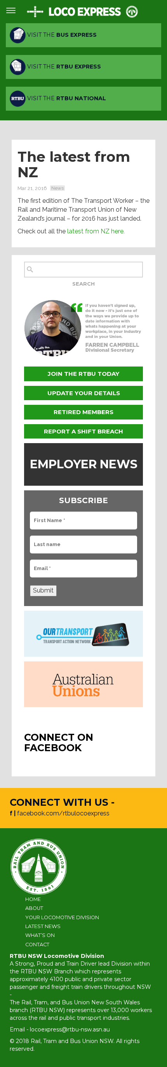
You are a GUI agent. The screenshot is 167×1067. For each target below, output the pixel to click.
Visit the (61, 34)
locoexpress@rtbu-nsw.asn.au (70, 1029)
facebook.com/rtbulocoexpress (63, 813)
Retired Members (83, 412)
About (34, 908)
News (57, 188)
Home (33, 899)
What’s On (40, 935)
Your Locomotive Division (62, 917)
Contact (37, 944)
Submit (43, 590)
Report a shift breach (83, 431)
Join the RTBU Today (83, 373)
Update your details (83, 393)
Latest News (43, 926)
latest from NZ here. (96, 231)
